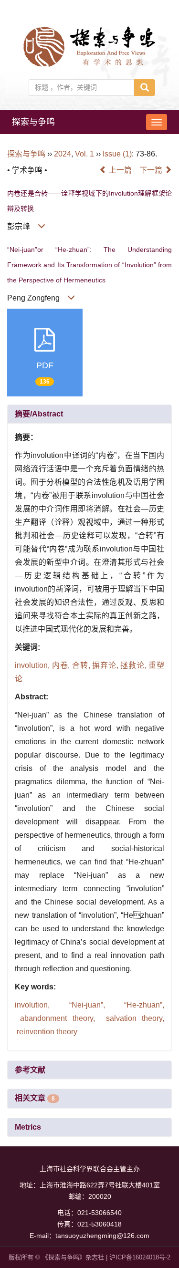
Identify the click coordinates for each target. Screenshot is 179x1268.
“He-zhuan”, (139, 1005)
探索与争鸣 (33, 122)
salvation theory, (132, 1018)
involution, (33, 665)
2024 (62, 154)
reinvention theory (46, 1032)
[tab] (89, 414)
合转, (82, 665)
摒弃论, (106, 665)
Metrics (28, 1127)
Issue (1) (117, 154)
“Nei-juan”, (87, 1005)
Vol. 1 (84, 154)
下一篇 (151, 170)
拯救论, (134, 665)
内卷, (62, 665)
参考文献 (30, 1070)
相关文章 (35, 1098)
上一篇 (119, 170)
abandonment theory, (57, 1018)
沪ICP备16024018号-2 (139, 1257)
